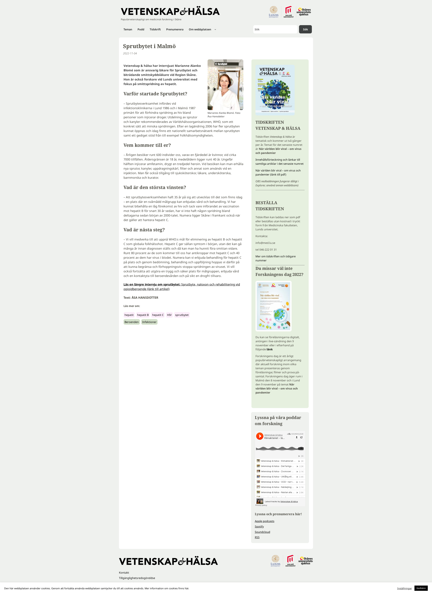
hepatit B (143, 315)
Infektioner (149, 322)
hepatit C (158, 315)
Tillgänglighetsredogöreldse (137, 578)
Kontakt (124, 572)
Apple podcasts (264, 521)
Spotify (259, 526)
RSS (257, 537)
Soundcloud (262, 532)
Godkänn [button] (421, 588)
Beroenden (132, 322)
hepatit (129, 315)
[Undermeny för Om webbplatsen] (215, 29)
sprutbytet (182, 315)
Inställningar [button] (404, 588)
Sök (305, 29)
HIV (169, 315)
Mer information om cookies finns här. (167, 588)
